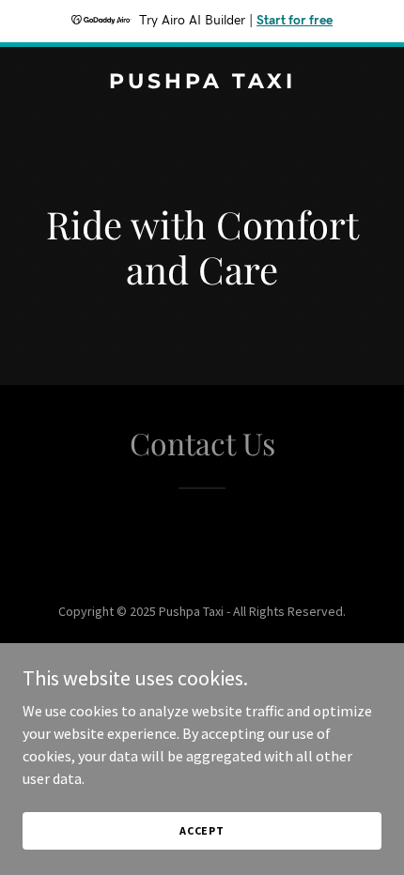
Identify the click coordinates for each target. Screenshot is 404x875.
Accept (202, 830)
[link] (202, 82)
